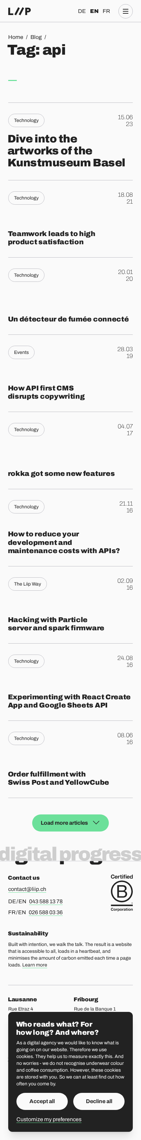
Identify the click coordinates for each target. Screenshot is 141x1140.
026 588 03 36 (46, 912)
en (94, 11)
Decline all (99, 1101)
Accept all (42, 1101)
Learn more (34, 964)
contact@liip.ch (27, 889)
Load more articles (64, 823)
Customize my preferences (48, 1119)
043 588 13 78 (46, 901)
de (82, 11)
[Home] (19, 11)
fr (106, 11)
